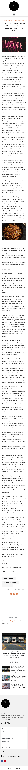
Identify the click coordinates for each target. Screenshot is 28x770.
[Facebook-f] (2, 761)
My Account (6, 747)
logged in (13, 621)
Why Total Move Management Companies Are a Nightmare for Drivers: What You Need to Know (18, 677)
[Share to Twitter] (14, 594)
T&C (3, 744)
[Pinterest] (5, 761)
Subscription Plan (8, 738)
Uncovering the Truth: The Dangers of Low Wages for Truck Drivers (18, 686)
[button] (14, 14)
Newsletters (6, 741)
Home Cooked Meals (9, 578)
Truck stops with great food (10, 582)
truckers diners (7, 585)
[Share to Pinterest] (17, 594)
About (4, 732)
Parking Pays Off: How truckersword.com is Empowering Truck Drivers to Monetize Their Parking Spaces (18, 669)
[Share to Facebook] (11, 594)
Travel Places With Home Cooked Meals (14, 20)
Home (4, 728)
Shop (4, 735)
